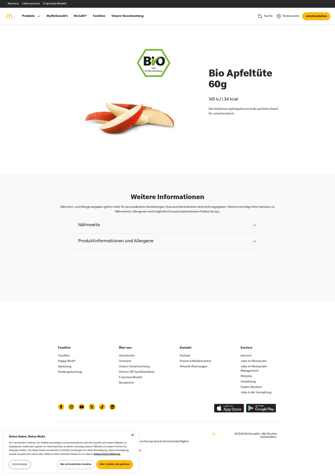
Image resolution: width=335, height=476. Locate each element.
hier (216, 211)
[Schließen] (132, 435)
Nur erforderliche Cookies (76, 464)
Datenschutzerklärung (107, 454)
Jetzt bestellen (316, 16)
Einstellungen (20, 464)
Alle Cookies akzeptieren (115, 464)
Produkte (28, 16)
